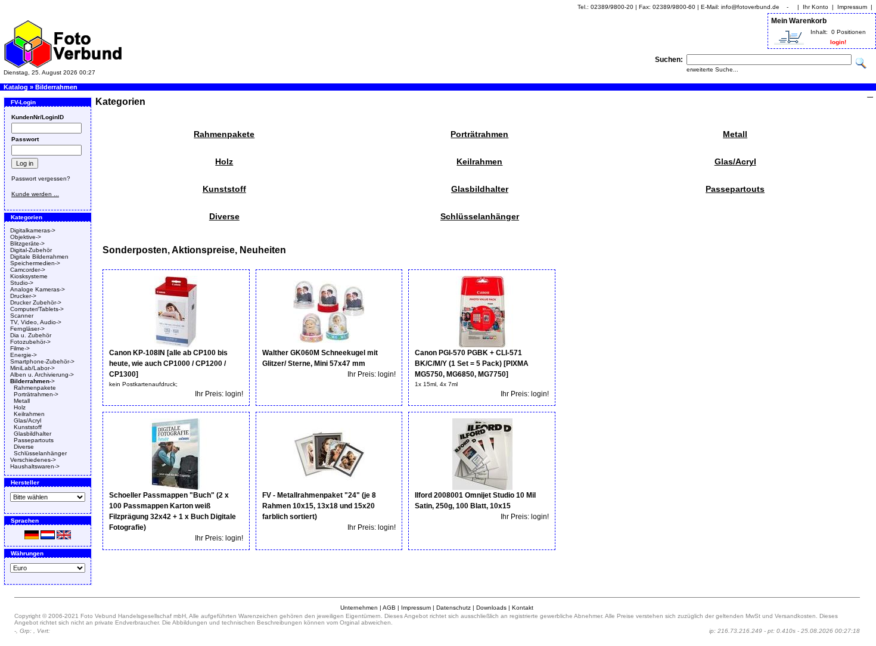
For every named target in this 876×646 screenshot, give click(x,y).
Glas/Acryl (27, 420)
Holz (20, 407)
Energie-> (23, 355)
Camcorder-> (27, 269)
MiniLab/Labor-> (32, 368)
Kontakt (522, 607)
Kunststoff (28, 427)
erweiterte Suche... (712, 69)
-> (32, 381)
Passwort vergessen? (40, 178)
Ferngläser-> (27, 328)
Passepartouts (34, 440)
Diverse (24, 446)
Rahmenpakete (35, 387)
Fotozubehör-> (30, 341)
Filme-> (20, 348)
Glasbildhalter (32, 433)
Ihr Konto (815, 7)
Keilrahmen (29, 414)
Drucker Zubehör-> (35, 302)
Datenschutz (453, 607)
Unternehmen (359, 607)
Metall (22, 400)
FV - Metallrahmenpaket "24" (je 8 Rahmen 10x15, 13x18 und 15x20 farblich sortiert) (319, 506)
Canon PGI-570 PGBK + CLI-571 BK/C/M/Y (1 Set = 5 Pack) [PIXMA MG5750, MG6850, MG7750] (472, 363)
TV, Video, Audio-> (35, 322)
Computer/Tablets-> (37, 309)
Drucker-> (23, 296)
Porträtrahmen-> (36, 394)
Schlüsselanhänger (40, 453)
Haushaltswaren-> (35, 466)
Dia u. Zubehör (30, 335)
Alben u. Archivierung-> (42, 374)
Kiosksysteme (29, 276)
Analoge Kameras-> (37, 289)
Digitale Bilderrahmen (39, 256)
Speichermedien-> (35, 263)
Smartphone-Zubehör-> (42, 361)
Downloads (491, 607)
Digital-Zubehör (31, 250)
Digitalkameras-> (32, 230)
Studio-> (21, 282)
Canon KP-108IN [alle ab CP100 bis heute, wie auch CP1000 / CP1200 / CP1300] (168, 363)
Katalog (16, 87)
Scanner (21, 315)
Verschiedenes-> (33, 459)
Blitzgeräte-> (27, 243)
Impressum (852, 7)
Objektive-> (25, 237)
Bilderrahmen (56, 87)
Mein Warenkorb (799, 21)
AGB (389, 607)
